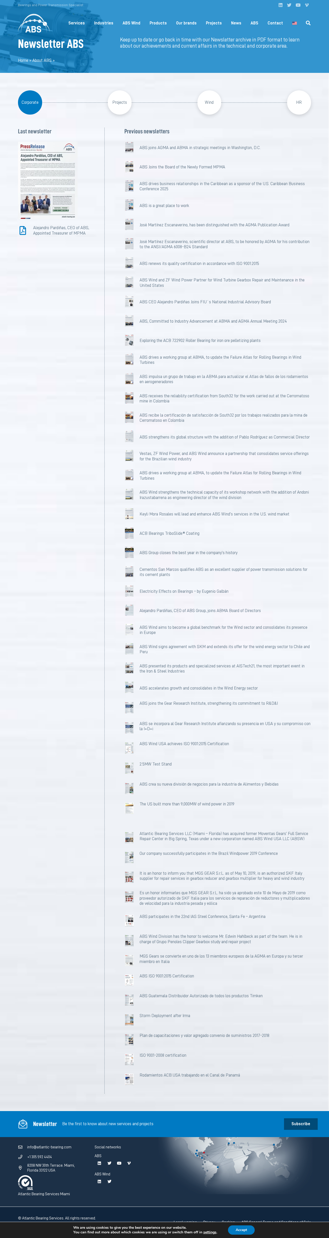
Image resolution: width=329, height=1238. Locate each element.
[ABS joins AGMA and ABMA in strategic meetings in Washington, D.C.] (132, 148)
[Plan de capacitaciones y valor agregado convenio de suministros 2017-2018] (132, 1040)
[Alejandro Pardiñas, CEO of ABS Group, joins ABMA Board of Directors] (132, 610)
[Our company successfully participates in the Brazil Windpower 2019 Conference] (132, 858)
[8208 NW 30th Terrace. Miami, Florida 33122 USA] (22, 1168)
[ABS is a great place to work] (132, 205)
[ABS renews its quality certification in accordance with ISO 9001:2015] (132, 263)
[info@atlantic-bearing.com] (22, 1147)
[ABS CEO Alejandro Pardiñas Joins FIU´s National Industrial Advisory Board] (132, 302)
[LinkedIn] (280, 5)
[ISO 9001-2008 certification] (132, 1060)
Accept (241, 1229)
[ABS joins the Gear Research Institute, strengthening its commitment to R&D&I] (132, 709)
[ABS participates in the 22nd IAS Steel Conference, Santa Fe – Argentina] (132, 921)
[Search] (308, 23)
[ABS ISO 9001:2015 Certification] (132, 981)
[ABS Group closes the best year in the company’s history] (132, 553)
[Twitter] (289, 5)
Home (23, 60)
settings (209, 1232)
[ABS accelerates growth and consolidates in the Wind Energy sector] (132, 688)
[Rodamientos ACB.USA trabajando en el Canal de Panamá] (132, 1080)
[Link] (34, 23)
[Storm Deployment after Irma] (132, 1020)
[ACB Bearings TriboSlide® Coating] (132, 533)
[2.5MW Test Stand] (132, 769)
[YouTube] (298, 5)
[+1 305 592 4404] (22, 1157)
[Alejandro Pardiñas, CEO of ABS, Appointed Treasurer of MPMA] (25, 230)
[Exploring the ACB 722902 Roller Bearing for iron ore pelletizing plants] (132, 340)
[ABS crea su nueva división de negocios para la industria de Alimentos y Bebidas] (132, 789)
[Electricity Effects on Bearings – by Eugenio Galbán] (132, 591)
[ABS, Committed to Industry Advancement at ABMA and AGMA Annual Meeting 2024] (132, 321)
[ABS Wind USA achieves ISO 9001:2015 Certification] (132, 749)
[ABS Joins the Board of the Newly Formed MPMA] (132, 167)
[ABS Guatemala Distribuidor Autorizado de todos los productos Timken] (132, 1001)
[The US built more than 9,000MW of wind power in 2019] (132, 809)
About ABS (42, 60)
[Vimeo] (306, 5)
